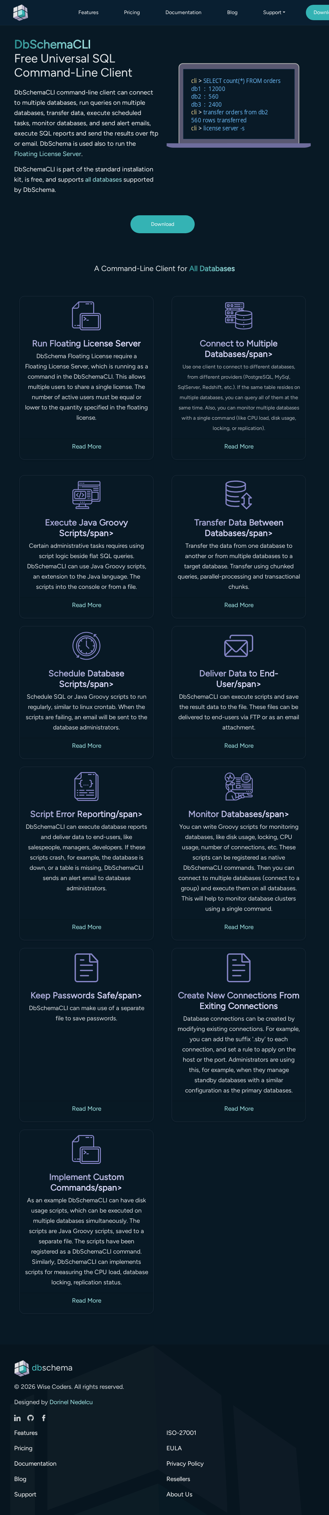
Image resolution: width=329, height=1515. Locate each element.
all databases (103, 179)
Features (88, 12)
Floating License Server (47, 154)
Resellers (178, 1479)
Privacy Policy (185, 1463)
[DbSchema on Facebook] (43, 1417)
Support (25, 1494)
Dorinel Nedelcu (71, 1402)
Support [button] (272, 12)
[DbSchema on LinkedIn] (18, 1417)
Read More (86, 446)
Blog (232, 12)
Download (162, 224)
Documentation (183, 12)
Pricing (132, 12)
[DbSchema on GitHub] (31, 1417)
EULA (174, 1448)
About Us (179, 1494)
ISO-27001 (181, 1433)
